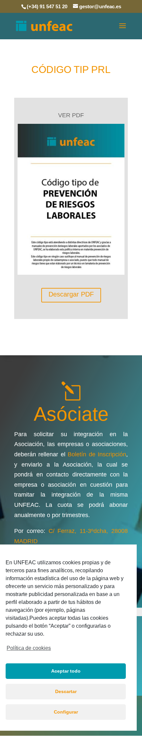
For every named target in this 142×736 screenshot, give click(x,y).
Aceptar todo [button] (66, 671)
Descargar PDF (71, 294)
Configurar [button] (66, 712)
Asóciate (71, 414)
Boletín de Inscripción (97, 454)
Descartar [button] (66, 691)
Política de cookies (29, 648)
